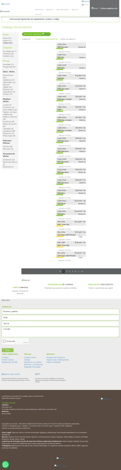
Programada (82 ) (9, 67)
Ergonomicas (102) (8, 76)
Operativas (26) (8, 80)
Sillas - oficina (9, 72)
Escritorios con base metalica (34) (10, 108)
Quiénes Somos (30, 357)
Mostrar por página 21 (67, 39)
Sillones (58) (7, 147)
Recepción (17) (8, 133)
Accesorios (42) (9, 160)
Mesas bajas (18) (9, 136)
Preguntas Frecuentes (32, 367)
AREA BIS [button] (74, 9)
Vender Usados (8, 360)
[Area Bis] (6, 4)
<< (60, 271)
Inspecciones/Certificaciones (57, 360)
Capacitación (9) (9, 92)
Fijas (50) (6, 85)
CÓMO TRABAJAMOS (10, 354)
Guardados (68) (9, 131)
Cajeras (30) (7, 87)
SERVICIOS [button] (49, 9)
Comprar (5, 357)
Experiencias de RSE (9, 362)
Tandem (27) (7, 94)
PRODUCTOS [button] (39, 9)
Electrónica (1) (8, 167)
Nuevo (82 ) (7, 38)
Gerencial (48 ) (8, 54)
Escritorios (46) (8, 122)
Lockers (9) (7, 105)
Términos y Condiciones (33, 365)
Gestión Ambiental (53, 362)
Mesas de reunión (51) (10, 125)
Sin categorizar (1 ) (10, 51)
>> (82, 271)
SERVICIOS (50, 354)
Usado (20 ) (7, 40)
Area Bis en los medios (33, 362)
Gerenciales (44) (9, 82)
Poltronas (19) (8, 149)
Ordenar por (26, 39)
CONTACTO (38, 14)
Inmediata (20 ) (8, 64)
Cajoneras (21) (8, 129)
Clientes (27, 360)
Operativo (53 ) (8, 56)
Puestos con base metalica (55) (10, 113)
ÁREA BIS (27, 354)
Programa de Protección (55, 357)
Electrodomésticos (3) (10, 163)
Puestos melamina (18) (10, 118)
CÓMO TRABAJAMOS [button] (62, 9)
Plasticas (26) (8, 89)
